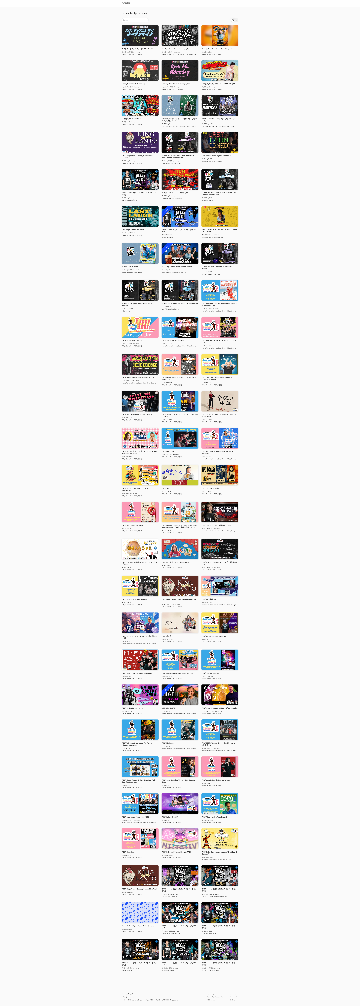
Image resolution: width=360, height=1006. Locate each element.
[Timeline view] (236, 20)
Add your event (211, 1000)
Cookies (232, 1000)
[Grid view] (233, 20)
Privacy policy (234, 997)
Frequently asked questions (215, 997)
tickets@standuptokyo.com (131, 997)
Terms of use (233, 994)
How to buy (210, 994)
